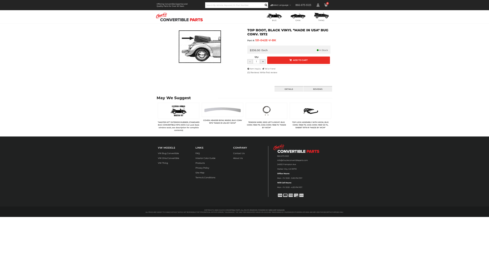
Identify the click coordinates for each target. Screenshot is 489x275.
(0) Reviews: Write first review (262, 72)
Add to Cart (300, 60)
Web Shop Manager (276, 210)
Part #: (251, 40)
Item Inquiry (255, 69)
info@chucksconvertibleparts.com (292, 160)
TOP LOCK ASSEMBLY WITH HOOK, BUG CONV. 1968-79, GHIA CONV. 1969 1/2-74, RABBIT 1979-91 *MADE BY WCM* (310, 125)
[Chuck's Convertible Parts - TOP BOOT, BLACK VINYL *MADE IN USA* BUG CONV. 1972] (200, 46)
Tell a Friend (270, 69)
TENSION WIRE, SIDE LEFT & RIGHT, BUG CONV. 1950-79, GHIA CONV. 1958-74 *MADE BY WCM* (266, 125)
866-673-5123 (283, 156)
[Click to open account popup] (318, 5)
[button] (236, 5)
